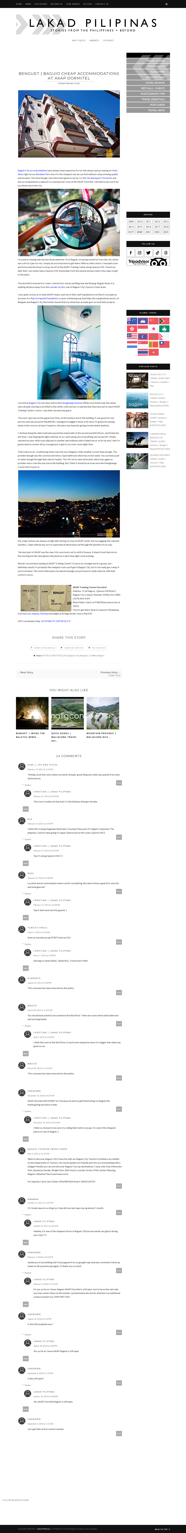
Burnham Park (43, 174)
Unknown (34, 1091)
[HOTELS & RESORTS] (52, 655)
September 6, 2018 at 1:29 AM (40, 1373)
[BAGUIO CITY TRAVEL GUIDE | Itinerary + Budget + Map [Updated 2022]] (137, 407)
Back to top (161, 1529)
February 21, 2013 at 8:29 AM (46, 796)
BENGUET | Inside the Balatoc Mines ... (30, 735)
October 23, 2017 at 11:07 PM (40, 1203)
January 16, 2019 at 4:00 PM (45, 1396)
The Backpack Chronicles (99, 178)
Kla (30, 819)
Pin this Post (99, 648)
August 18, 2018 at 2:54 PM (39, 1319)
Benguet (84, 655)
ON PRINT (108, 40)
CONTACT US (101, 4)
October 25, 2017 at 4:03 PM (45, 1226)
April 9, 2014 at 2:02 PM (43, 1037)
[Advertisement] (69, 59)
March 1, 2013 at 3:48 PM (44, 955)
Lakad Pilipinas (44, 1221)
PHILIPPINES (41, 4)
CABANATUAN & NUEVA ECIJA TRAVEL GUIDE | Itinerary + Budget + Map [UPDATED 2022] (160, 441)
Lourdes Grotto (57, 287)
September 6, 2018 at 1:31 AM (40, 1424)
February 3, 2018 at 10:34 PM (40, 1257)
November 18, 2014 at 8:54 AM (46, 1122)
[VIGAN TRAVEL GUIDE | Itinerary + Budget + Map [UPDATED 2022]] (137, 427)
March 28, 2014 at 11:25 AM (40, 1010)
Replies (28, 785)
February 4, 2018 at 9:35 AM (45, 1284)
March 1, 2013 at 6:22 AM (39, 932)
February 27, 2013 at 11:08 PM (46, 905)
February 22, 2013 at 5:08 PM (40, 878)
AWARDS (94, 40)
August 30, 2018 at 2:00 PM (45, 1346)
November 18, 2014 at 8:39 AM (41, 1095)
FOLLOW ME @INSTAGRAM (14, 1500)
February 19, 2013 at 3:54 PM (40, 823)
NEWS (28, 4)
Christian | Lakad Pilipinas (52, 791)
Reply (119, 783)
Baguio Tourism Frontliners (47, 1149)
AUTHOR (87, 4)
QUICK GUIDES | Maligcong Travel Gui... (64, 737)
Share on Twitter (73, 648)
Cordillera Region (96, 655)
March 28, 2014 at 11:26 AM (40, 1068)
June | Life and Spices (43, 764)
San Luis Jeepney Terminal (36, 613)
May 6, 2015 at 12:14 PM (38, 1153)
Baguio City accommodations (32, 170)
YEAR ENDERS (73, 4)
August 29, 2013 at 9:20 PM (39, 983)
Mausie (32, 1005)
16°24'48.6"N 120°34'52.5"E (55, 621)
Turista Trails (38, 927)
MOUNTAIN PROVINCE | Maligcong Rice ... (101, 735)
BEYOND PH (57, 4)
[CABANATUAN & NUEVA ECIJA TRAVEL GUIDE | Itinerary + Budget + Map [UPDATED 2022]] (137, 447)
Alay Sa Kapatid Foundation (44, 298)
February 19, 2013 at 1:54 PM (40, 769)
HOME (19, 4)
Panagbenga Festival (71, 402)
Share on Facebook (44, 648)
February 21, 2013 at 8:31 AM (46, 850)
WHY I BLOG (78, 40)
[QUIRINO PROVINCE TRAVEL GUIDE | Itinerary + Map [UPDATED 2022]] (137, 468)
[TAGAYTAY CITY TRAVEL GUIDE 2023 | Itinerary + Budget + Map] (137, 388)
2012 (65, 655)
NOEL (31, 873)
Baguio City (35, 402)
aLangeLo (34, 978)
